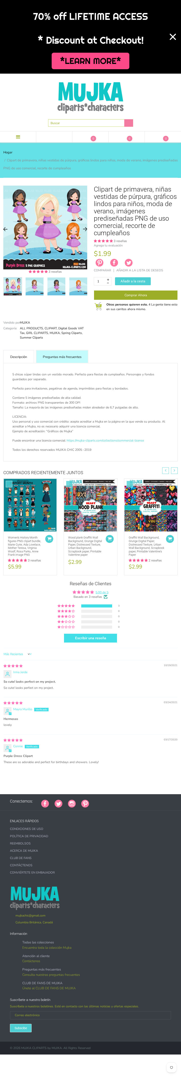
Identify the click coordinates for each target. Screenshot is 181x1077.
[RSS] (105, 801)
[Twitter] (128, 263)
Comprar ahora (135, 295)
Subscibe (21, 1028)
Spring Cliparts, (72, 333)
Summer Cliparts (31, 337)
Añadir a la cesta (133, 281)
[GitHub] (100, 801)
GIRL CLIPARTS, (37, 333)
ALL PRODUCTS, (32, 328)
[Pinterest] (85, 803)
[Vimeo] (133, 801)
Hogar (7, 152)
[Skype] (144, 801)
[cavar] (150, 801)
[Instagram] (71, 803)
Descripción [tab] (18, 357)
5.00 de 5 (102, 592)
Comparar (102, 270)
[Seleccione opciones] (49, 539)
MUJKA (25, 322)
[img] (13, 666)
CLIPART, (51, 328)
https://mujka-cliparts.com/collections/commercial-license (105, 440)
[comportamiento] (155, 801)
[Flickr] (111, 801)
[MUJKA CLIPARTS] (90, 96)
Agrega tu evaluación (108, 245)
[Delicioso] (139, 801)
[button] (39, 272)
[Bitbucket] (116, 801)
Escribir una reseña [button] (90, 638)
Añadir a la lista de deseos (139, 270)
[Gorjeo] (58, 803)
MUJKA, (55, 333)
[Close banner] (173, 37)
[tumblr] (122, 801)
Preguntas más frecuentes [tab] (62, 357)
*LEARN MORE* (90, 61)
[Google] (94, 801)
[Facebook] (114, 263)
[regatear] (127, 801)
